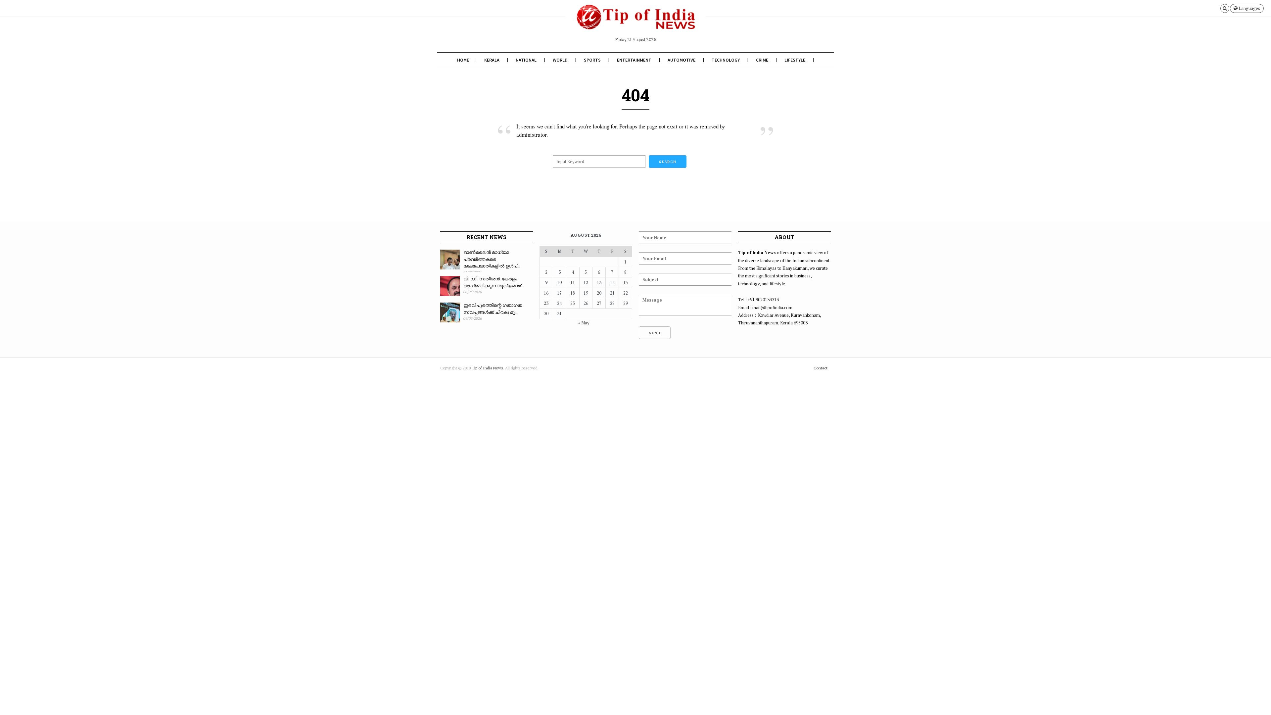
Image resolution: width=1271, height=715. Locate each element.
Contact (820, 367)
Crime (762, 60)
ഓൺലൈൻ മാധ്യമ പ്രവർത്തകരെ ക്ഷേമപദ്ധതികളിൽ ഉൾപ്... (491, 259)
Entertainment (634, 60)
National (526, 60)
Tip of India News (487, 367)
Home (463, 60)
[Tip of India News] (635, 22)
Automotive (681, 60)
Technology (726, 60)
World (560, 60)
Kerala (491, 60)
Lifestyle (794, 60)
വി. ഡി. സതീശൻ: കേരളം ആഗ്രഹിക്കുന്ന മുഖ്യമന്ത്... (493, 282)
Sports (592, 60)
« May (583, 323)
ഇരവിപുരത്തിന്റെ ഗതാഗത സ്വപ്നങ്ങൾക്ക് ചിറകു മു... (492, 308)
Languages (1249, 8)
